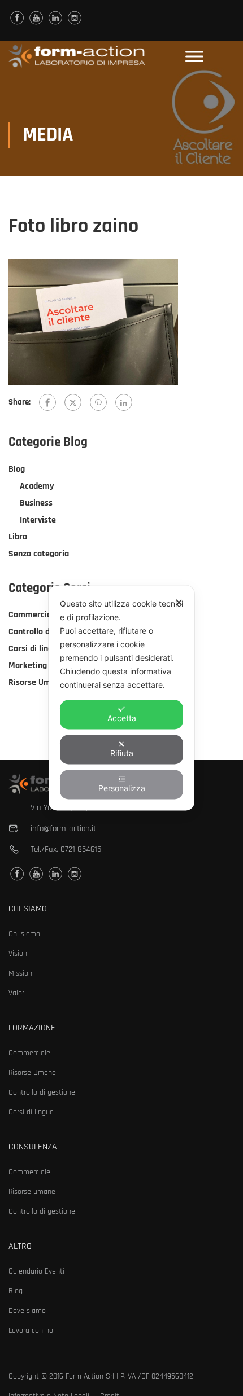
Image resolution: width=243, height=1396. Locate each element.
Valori (17, 993)
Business (36, 503)
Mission (20, 973)
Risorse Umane (36, 682)
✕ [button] (179, 602)
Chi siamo (24, 934)
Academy (37, 486)
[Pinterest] (98, 402)
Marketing (27, 665)
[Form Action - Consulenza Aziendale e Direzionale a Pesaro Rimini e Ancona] (76, 56)
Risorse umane (31, 1192)
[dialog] (121, 698)
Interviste (38, 520)
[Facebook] (47, 402)
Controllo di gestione (47, 632)
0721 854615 (80, 849)
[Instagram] (74, 18)
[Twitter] (72, 402)
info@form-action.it (63, 828)
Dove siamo (27, 1311)
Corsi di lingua (35, 649)
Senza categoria (38, 554)
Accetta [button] (121, 718)
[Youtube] (36, 18)
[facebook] (16, 18)
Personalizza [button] (121, 788)
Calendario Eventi (36, 1271)
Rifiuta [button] (121, 753)
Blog (16, 469)
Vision (17, 954)
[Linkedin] (55, 18)
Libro (17, 537)
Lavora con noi (31, 1330)
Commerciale (33, 615)
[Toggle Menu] (194, 56)
